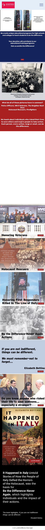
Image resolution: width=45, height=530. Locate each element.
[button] (41, 235)
